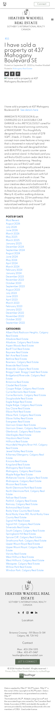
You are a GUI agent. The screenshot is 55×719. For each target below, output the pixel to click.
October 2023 (13, 283)
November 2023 (15, 280)
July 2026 (11, 227)
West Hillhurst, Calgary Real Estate (25, 560)
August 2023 (13, 290)
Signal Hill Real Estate (18, 521)
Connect (41, 4)
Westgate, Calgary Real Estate (23, 564)
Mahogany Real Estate (22, 69)
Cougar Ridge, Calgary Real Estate (25, 389)
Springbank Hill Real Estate (21, 534)
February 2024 (14, 270)
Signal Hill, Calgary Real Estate (23, 524)
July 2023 (11, 293)
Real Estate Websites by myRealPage (34, 671)
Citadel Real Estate (16, 385)
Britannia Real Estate (17, 382)
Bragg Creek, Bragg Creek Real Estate (27, 372)
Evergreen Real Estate (18, 422)
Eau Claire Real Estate (18, 408)
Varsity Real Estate (16, 554)
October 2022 (13, 319)
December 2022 (15, 313)
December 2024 (15, 247)
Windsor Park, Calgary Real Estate (25, 570)
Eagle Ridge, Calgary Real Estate (24, 405)
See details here (29, 110)
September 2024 (15, 250)
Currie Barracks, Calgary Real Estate (26, 395)
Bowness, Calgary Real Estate (22, 362)
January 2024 (14, 273)
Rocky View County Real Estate (23, 511)
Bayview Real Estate (17, 352)
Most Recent (12, 220)
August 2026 (13, 224)
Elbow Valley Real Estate (19, 418)
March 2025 (13, 240)
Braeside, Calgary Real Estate (22, 369)
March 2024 (12, 267)
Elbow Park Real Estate (18, 412)
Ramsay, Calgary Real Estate (22, 504)
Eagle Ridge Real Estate (19, 402)
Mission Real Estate (16, 484)
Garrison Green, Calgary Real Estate (26, 428)
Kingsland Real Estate (18, 465)
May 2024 (11, 260)
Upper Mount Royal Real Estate (23, 544)
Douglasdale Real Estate (19, 399)
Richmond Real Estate (18, 508)
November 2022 (15, 316)
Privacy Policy (11, 671)
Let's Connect (27, 662)
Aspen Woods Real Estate (20, 346)
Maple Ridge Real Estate (19, 475)
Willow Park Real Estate (19, 567)
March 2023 (12, 303)
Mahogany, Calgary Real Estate (23, 471)
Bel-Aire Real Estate (17, 356)
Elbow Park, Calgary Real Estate (23, 415)
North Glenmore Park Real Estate (24, 488)
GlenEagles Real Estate (18, 435)
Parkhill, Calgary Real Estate (21, 501)
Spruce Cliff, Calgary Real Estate (24, 537)
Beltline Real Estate (16, 359)
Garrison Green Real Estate (21, 425)
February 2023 (14, 306)
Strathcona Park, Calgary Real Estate (26, 541)
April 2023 (12, 300)
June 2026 (12, 230)
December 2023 (15, 277)
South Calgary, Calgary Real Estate (25, 531)
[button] (19, 612)
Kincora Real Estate (16, 461)
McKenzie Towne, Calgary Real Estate (27, 478)
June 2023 (12, 296)
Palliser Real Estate (16, 498)
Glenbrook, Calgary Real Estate (23, 432)
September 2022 (15, 323)
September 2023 (15, 286)
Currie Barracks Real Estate (21, 392)
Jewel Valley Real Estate (19, 451)
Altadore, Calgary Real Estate (22, 342)
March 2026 (12, 234)
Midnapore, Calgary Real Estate (23, 481)
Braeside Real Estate (17, 365)
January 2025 (14, 244)
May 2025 (11, 237)
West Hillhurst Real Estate (20, 557)
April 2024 (12, 263)
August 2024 (13, 253)
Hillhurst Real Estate (17, 441)
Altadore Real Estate (17, 339)
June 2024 (12, 257)
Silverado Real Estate (17, 527)
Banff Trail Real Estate (18, 349)
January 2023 (14, 310)
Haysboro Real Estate (17, 438)
